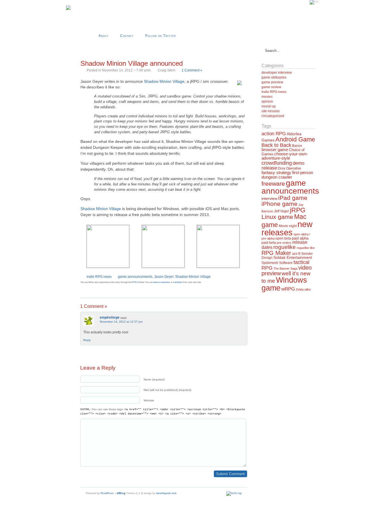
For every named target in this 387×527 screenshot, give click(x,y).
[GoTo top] (234, 493)
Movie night (288, 226)
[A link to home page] (68, 8)
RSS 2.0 (136, 282)
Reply (87, 340)
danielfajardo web (166, 493)
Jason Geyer (163, 277)
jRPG (297, 210)
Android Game (295, 139)
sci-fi (296, 253)
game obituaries (273, 77)
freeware (273, 183)
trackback (177, 282)
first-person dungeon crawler (287, 174)
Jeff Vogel (281, 211)
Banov (297, 145)
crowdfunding (276, 163)
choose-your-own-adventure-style (284, 155)
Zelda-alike (303, 289)
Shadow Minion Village (164, 81)
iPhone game (279, 203)
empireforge (110, 317)
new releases (286, 228)
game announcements (135, 277)
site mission (270, 111)
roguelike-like (306, 247)
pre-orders (284, 242)
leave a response (161, 282)
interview (269, 198)
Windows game (284, 284)
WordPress (107, 493)
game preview (272, 82)
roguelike (284, 247)
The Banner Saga (285, 268)
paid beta (268, 243)
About (104, 36)
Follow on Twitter (160, 36)
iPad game (292, 197)
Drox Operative (289, 168)
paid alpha (300, 238)
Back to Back (276, 145)
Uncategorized (272, 116)
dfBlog (121, 493)
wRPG (288, 289)
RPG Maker (276, 253)
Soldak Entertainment (292, 257)
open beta (283, 238)
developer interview (276, 73)
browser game (274, 149)
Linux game (277, 216)
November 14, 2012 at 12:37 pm (121, 321)
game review (271, 87)
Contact (127, 36)
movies (267, 97)
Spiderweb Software (277, 263)
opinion (267, 101)
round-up (268, 106)
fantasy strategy (276, 172)
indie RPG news (99, 277)
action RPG (273, 133)
